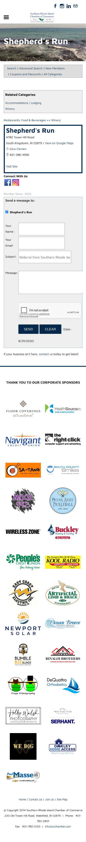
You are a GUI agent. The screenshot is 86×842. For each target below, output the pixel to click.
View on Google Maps (59, 143)
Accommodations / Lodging (23, 103)
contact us (46, 354)
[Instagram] (62, 6)
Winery (10, 108)
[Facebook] (55, 6)
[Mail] (75, 6)
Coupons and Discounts (25, 74)
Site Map (62, 799)
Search (11, 68)
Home (22, 799)
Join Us (49, 799)
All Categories (53, 74)
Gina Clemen (18, 149)
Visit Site (11, 166)
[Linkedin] (69, 6)
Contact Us (35, 799)
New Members (55, 68)
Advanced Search (31, 68)
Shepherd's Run (30, 130)
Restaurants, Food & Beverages (25, 120)
